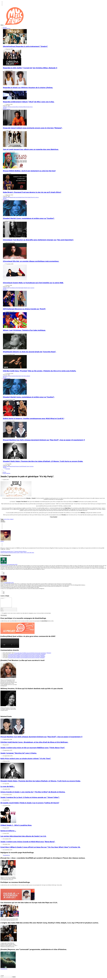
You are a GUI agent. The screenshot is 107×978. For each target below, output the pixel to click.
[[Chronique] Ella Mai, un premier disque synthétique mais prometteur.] (15, 258)
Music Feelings (6, 109)
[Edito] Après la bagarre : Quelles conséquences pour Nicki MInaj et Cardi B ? (33, 418)
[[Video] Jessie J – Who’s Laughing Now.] (8, 822)
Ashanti (17, 376)
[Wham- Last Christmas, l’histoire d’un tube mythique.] (15, 327)
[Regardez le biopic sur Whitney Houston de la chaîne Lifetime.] (15, 84)
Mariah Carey (6, 287)
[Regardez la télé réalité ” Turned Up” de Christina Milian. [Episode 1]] (12, 65)
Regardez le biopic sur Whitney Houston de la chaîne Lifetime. (28, 87)
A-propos (7, 468)
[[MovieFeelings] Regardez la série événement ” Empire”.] (15, 43)
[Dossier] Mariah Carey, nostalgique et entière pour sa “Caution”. (28, 218)
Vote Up (2, 520)
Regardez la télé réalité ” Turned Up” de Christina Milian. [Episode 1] (30, 68)
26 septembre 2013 (9, 582)
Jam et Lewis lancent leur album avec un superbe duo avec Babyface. (31, 149)
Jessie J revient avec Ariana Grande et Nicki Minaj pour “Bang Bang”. (27, 842)
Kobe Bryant (6, 197)
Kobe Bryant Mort (23, 197)
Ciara (6, 376)
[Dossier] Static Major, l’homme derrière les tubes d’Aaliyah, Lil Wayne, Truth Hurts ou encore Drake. (43, 461)
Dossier (22, 287)
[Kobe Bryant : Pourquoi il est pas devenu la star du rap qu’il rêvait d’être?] (15, 189)
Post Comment (3, 615)
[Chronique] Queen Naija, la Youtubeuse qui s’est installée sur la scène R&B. (33, 283)
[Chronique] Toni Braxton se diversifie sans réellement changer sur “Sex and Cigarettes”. (38, 240)
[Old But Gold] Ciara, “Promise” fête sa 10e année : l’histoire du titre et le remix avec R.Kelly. (39, 371)
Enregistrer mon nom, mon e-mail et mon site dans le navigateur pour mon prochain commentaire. (26, 613)
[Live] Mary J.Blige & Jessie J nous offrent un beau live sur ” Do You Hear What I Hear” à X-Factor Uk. (40, 847)
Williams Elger (4, 564)
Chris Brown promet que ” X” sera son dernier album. (13, 551)
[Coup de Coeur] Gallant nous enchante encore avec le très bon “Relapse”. (32, 128)
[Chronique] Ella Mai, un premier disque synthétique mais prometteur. (31, 261)
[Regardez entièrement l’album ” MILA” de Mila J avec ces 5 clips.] (15, 99)
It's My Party (7, 519)
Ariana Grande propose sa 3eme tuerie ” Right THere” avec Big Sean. (17, 552)
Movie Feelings (6, 28)
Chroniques (6, 199)
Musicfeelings (6, 855)
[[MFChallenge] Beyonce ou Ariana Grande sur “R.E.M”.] (15, 306)
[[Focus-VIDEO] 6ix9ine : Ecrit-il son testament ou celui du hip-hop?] (15, 168)
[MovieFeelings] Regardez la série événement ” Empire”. (25, 46)
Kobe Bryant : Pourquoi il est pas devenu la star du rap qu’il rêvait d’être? (32, 192)
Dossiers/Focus (6, 378)
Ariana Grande (11, 376)
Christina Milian (22, 106)
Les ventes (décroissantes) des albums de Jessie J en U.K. (23, 836)
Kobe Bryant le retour (33, 197)
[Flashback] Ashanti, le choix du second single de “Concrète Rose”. (29, 352)
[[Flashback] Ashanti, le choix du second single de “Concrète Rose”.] (15, 349)
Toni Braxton (13, 287)
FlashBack (5, 290)
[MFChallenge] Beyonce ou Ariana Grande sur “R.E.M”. (24, 309)
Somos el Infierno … (8, 831)
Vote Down (3, 521)
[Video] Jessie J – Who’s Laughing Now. (16, 825)
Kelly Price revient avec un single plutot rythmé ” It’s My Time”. (25, 758)
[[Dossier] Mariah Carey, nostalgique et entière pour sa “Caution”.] (15, 215)
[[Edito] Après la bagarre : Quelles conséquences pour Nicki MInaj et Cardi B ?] (15, 415)
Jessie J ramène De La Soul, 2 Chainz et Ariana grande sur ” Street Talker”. (30, 797)
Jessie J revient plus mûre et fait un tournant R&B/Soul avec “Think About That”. (32, 748)
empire (14, 106)
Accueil (5, 27)
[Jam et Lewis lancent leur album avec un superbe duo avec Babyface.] (15, 146)
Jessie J (12, 519)
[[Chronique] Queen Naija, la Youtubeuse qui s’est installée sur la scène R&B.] (15, 280)
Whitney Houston (7, 106)
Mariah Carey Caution (29, 287)
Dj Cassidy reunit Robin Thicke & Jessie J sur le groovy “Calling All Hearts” (29, 803)
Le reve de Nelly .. (7, 786)
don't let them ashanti (24, 376)
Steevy (2, 541)
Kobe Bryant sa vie (14, 197)
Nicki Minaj (12, 466)
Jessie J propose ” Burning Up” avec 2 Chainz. (18, 753)
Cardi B (21, 466)
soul (4, 376)
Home (4, 472)
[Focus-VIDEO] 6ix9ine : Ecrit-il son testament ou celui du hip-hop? (29, 171)
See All (4, 108)
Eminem (17, 466)
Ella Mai (18, 287)
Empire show (29, 106)
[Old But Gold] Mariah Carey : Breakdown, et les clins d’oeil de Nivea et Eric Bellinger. (34, 742)
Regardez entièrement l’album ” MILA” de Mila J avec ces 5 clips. (28, 102)
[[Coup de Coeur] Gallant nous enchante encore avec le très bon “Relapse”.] (15, 125)
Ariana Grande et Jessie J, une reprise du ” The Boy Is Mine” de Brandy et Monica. (32, 792)
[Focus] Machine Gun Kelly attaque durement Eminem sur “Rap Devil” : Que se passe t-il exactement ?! (44, 440)
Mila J (17, 106)
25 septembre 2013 (12, 564)
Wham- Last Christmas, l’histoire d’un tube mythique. (24, 330)
